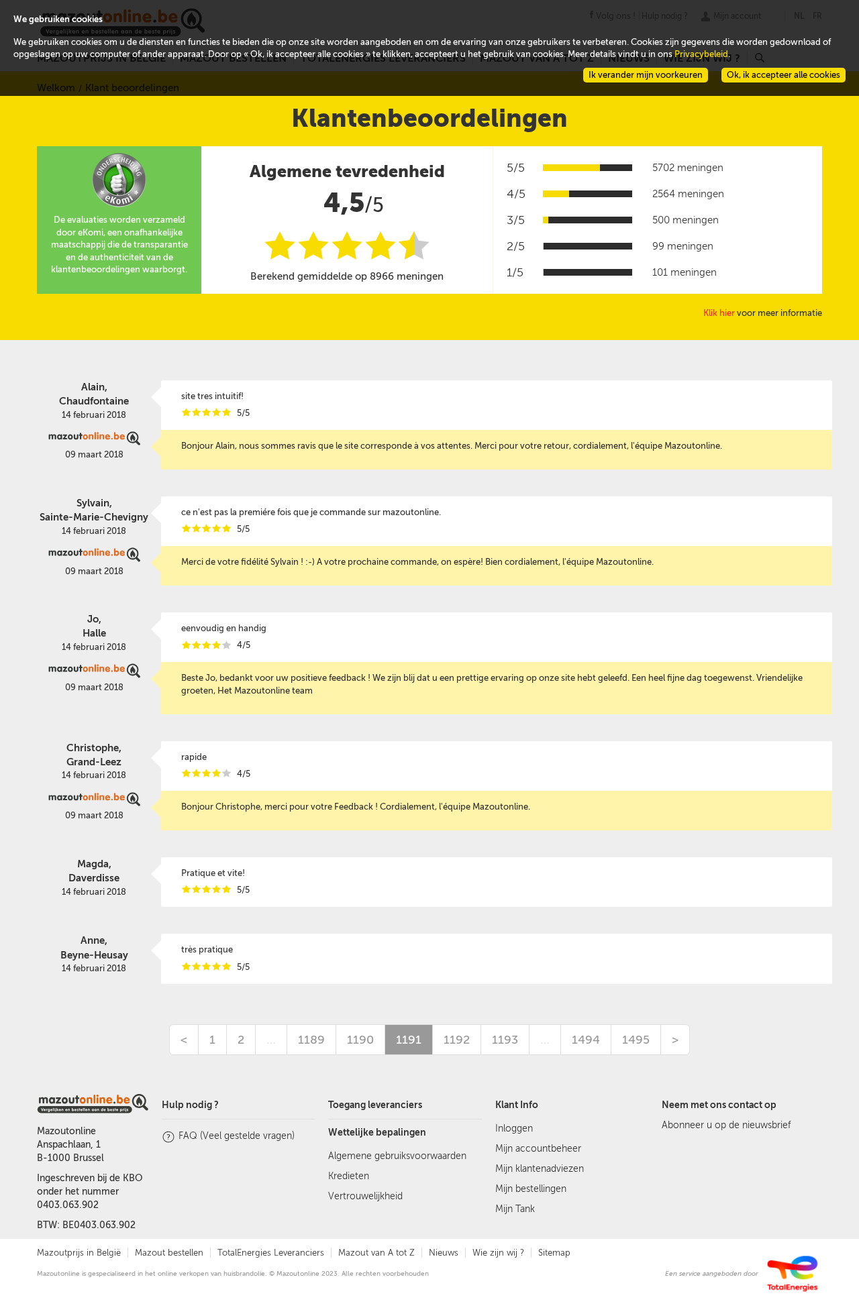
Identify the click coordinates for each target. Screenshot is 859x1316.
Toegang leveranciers (375, 1105)
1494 (586, 1039)
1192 (457, 1039)
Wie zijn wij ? (498, 1253)
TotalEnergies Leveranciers (270, 1253)
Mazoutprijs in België (79, 1253)
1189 (311, 1039)
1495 (636, 1039)
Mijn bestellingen (530, 1189)
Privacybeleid (701, 54)
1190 (360, 1039)
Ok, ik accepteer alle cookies (783, 75)
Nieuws (443, 1253)
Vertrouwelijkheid (365, 1196)
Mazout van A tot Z (376, 1253)
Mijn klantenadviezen (539, 1168)
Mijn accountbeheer (538, 1148)
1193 (505, 1039)
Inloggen (514, 1128)
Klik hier (719, 313)
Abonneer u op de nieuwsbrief (726, 1125)
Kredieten (348, 1176)
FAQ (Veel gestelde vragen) (237, 1136)
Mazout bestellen (169, 1253)
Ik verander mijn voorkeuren (646, 75)
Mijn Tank (515, 1209)
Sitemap (554, 1253)
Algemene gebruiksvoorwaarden (397, 1156)
